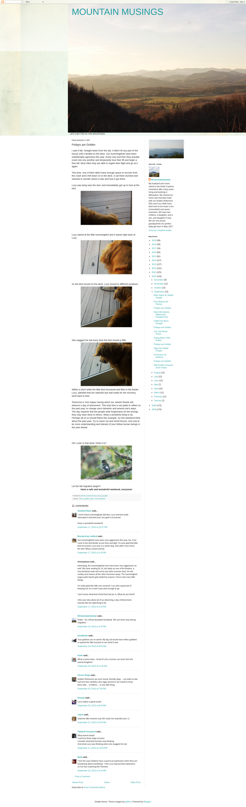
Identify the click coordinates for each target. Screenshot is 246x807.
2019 (154, 240)
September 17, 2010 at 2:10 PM (92, 553)
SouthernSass (84, 511)
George (81, 698)
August (157, 373)
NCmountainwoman (87, 616)
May (156, 384)
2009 (154, 405)
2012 (154, 268)
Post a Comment (82, 776)
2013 (154, 264)
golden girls (89, 499)
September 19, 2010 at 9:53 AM (92, 646)
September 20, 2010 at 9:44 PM (92, 705)
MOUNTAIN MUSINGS (117, 12)
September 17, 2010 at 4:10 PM (92, 607)
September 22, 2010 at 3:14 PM (92, 771)
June (156, 380)
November (159, 284)
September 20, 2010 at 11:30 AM (92, 666)
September (159, 292)
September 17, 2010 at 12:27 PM (92, 527)
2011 (154, 272)
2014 (154, 260)
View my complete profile (160, 230)
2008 (154, 409)
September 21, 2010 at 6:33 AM (92, 722)
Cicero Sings (84, 675)
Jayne (80, 715)
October (158, 288)
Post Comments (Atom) (94, 787)
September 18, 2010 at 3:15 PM (92, 626)
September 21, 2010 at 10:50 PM (92, 748)
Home (107, 782)
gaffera (128, 802)
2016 (154, 252)
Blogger (147, 802)
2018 (154, 244)
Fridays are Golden (162, 308)
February (158, 396)
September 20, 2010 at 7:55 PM (92, 689)
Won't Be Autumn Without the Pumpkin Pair (161, 314)
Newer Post (77, 782)
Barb (80, 757)
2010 (154, 276)
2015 (154, 256)
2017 (154, 248)
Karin (80, 655)
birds (81, 499)
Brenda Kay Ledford (87, 536)
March (157, 392)
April (156, 389)
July (156, 377)
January (158, 400)
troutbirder (83, 636)
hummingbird (100, 499)
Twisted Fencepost (87, 732)
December (159, 280)
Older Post (135, 782)
